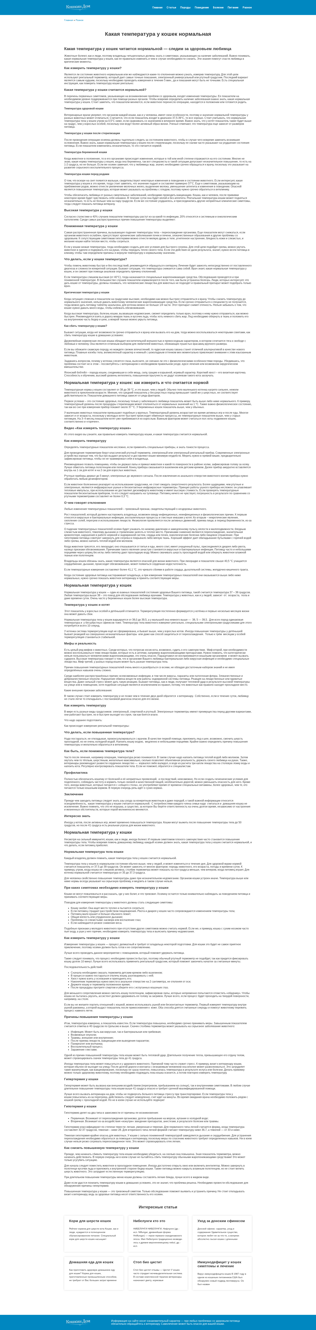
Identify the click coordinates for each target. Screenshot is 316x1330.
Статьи (171, 7)
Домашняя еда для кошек (91, 1262)
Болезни (218, 7)
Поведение (202, 7)
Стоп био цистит (147, 1262)
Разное (247, 7)
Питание (233, 7)
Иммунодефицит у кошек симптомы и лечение (219, 1264)
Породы (185, 7)
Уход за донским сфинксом (221, 1221)
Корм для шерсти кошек (90, 1221)
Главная (157, 7)
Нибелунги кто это (149, 1221)
